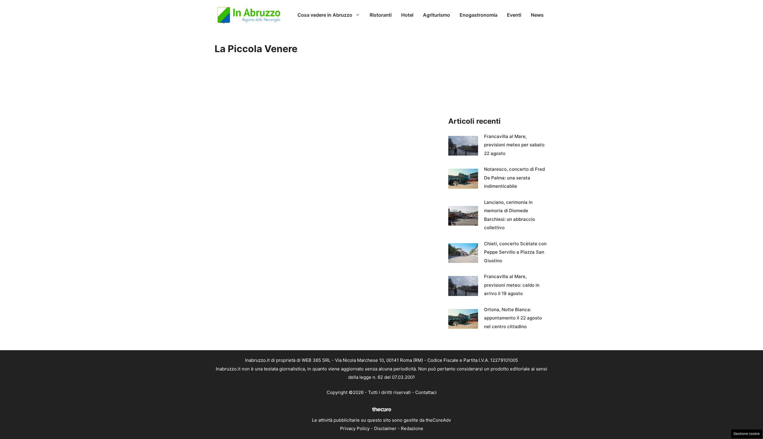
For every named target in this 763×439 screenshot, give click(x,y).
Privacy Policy (355, 428)
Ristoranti (381, 15)
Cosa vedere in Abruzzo (324, 15)
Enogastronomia (478, 15)
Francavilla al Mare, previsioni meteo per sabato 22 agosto (514, 145)
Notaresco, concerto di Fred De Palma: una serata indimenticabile (514, 177)
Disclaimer (385, 428)
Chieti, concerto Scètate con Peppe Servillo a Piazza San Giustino (515, 252)
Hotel (407, 15)
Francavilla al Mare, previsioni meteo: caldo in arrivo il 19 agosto (511, 285)
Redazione (412, 428)
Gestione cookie (746, 434)
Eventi (514, 15)
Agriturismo (436, 15)
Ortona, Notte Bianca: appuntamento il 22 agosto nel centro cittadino (513, 318)
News (537, 15)
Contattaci (426, 392)
